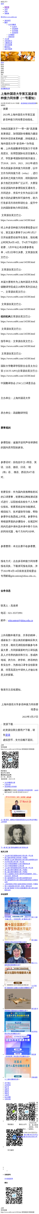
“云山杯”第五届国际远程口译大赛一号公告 (19, 855)
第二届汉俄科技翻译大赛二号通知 (16, 870)
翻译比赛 (7, 88)
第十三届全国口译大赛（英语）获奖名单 (18, 886)
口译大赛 (8, 784)
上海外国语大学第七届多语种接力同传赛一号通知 (21, 884)
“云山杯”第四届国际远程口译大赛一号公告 (19, 868)
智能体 (7, 13)
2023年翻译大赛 (10, 782)
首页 (2, 88)
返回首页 (8, 20)
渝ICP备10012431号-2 (31, 1134)
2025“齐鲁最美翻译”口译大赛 (14, 866)
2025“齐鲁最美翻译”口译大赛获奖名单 (17, 864)
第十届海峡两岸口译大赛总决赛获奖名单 (18, 878)
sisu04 (36, 790)
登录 (2, 4)
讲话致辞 (15, 28)
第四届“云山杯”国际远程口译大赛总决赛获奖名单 (21, 859)
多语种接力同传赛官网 (28, 103)
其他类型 (15, 32)
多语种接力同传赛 (11, 786)
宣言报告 (15, 30)
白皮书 (14, 26)
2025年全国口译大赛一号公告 (14, 861)
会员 (6, 9)
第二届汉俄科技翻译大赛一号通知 (16, 872)
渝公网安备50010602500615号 (27, 1136)
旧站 (6, 11)
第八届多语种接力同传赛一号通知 (16, 857)
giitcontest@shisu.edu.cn (20, 620)
